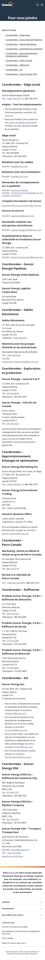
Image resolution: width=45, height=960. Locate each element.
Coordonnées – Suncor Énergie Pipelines (24, 39)
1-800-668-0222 (14, 583)
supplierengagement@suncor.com (26, 230)
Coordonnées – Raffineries (17, 65)
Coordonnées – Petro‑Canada (19, 60)
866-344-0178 (13, 568)
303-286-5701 (13, 792)
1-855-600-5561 (14, 355)
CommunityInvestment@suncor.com (27, 257)
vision (12, 872)
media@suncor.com (19, 166)
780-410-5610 (13, 613)
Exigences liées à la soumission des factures (21, 205)
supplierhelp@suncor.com (22, 216)
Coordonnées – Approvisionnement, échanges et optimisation (22, 54)
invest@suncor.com (19, 176)
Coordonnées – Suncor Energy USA (21, 74)
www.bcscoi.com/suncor (12, 856)
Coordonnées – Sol (14, 69)
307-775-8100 (13, 819)
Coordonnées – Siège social (18, 35)
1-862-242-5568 (14, 853)
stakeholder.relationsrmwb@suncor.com (20, 361)
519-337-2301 (13, 641)
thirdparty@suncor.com (15, 713)
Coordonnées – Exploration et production (24, 49)
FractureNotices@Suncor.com (18, 757)
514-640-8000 (13, 668)
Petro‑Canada (7, 938)
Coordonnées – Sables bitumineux (21, 44)
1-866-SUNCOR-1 (14, 98)
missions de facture (19, 190)
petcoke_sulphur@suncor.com (15, 533)
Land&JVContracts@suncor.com (19, 747)
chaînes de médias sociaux (20, 122)
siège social (7, 438)
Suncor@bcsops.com (20, 849)
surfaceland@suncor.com (16, 730)
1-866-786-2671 (20, 338)
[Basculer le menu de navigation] (42, 5)
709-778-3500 (13, 423)
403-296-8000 (13, 393)
